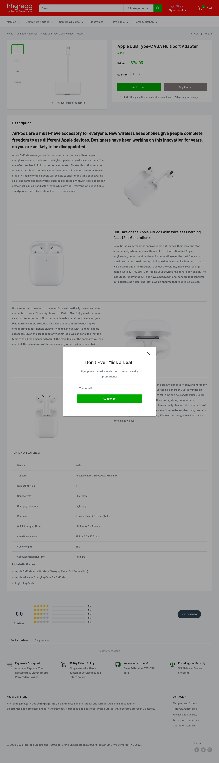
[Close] (149, 353)
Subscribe (109, 398)
